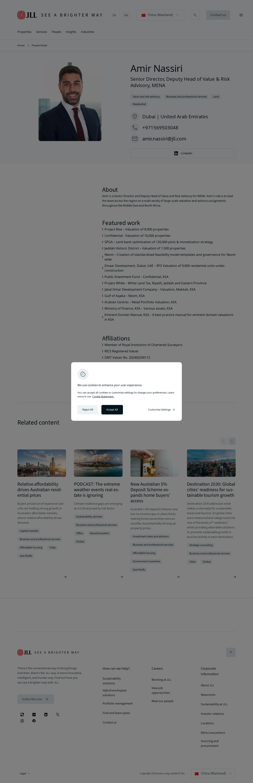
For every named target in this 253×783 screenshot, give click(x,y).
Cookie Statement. (103, 397)
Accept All (112, 410)
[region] (126, 391)
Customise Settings (162, 409)
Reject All (87, 410)
